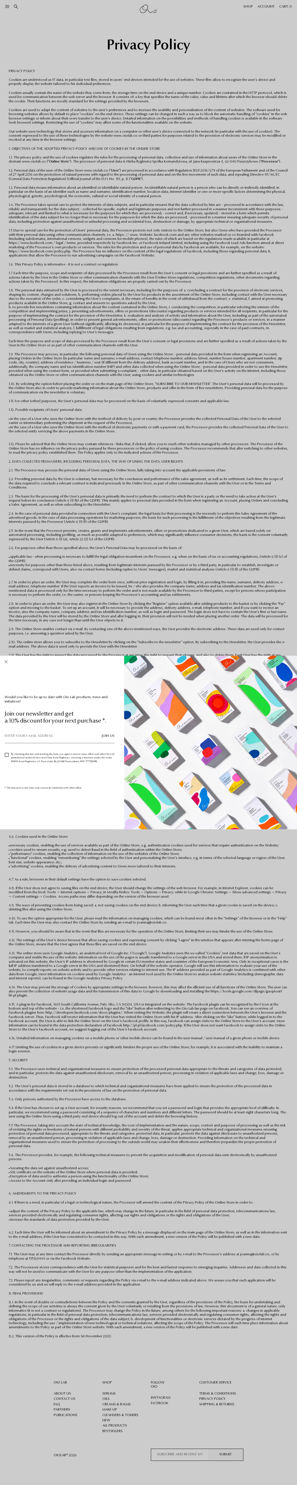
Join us (108, 736)
